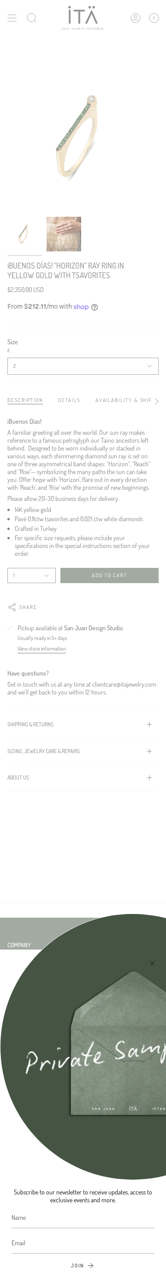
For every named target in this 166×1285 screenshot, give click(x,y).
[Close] (152, 963)
